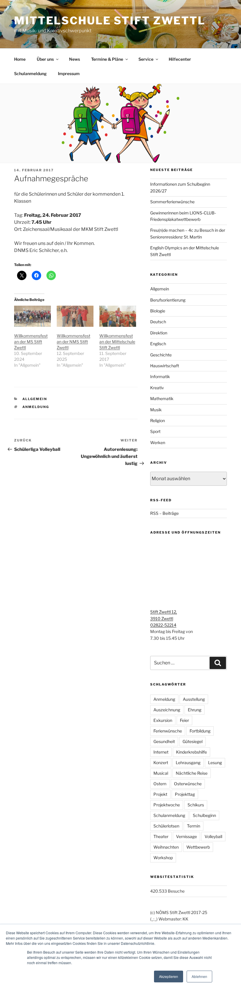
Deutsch (158, 321)
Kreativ (157, 387)
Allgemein (34, 399)
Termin (193, 825)
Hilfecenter (180, 59)
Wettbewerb (198, 847)
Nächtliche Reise (191, 773)
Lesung (215, 762)
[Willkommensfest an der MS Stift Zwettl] (32, 316)
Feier (184, 720)
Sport (155, 431)
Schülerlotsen (166, 825)
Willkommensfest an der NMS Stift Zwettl (73, 341)
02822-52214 (163, 624)
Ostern (159, 783)
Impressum (69, 73)
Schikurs (196, 804)
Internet (160, 751)
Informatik (160, 376)
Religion (157, 420)
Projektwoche (166, 804)
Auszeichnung (166, 709)
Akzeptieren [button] (168, 976)
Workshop (163, 857)
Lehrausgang (188, 762)
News (74, 59)
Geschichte (161, 354)
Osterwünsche (188, 783)
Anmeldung (35, 407)
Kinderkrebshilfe (191, 751)
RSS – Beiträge (164, 513)
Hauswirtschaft (164, 365)
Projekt (160, 794)
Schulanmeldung (30, 73)
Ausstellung (194, 699)
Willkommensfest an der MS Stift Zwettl (31, 341)
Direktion (158, 332)
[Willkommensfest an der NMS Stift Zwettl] (75, 316)
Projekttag (185, 794)
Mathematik (161, 398)
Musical (160, 773)
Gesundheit (164, 741)
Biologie (157, 310)
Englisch (158, 343)
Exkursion (162, 720)
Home (20, 59)
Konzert (160, 762)
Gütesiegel (192, 741)
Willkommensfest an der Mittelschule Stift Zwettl (117, 341)
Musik (156, 409)
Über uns (45, 59)
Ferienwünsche (167, 730)
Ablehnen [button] (199, 976)
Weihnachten (166, 847)
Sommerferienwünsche (172, 201)
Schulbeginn (204, 815)
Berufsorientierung (167, 299)
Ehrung (194, 709)
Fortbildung (200, 730)
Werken (157, 442)
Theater (160, 836)
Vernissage (186, 836)
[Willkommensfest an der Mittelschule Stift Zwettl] (117, 316)
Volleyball (213, 836)
